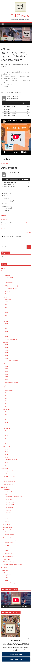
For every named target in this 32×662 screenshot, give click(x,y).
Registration (8, 575)
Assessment (4, 468)
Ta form (8, 513)
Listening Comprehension (9, 471)
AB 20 (6, 451)
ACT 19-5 (28, 232)
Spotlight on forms (10, 492)
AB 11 (6, 422)
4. (9, 111)
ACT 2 (6, 304)
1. (8, 106)
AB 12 (6, 425)
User (4, 572)
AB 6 (6, 406)
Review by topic (7, 538)
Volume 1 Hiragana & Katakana (13, 318)
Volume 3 (5, 342)
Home (3, 268)
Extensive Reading (8, 556)
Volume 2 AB (6, 409)
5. (9, 113)
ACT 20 (6, 369)
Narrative (7, 545)
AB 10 (6, 419)
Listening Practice (7, 527)
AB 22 (6, 457)
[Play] (4, 103)
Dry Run (5, 473)
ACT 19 (6, 366)
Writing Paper (6, 559)
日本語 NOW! (20, 15)
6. (8, 115)
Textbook (3, 271)
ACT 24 (6, 379)
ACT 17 (6, 355)
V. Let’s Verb (9, 507)
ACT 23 (6, 377)
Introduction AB (9, 390)
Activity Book (4, 386)
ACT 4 (6, 310)
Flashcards (6, 521)
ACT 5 (6, 312)
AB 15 (6, 435)
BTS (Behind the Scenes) (11, 286)
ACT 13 (6, 344)
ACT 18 (6, 358)
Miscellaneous (8, 553)
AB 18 (6, 443)
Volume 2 (5, 321)
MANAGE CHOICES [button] (16, 654)
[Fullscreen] (28, 606)
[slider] (26, 102)
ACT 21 (6, 371)
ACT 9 (6, 328)
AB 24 (6, 465)
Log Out (7, 580)
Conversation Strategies (11, 540)
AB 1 (6, 393)
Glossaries (7, 294)
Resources (4, 487)
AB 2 (6, 395)
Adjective (7, 516)
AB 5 (6, 403)
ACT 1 (6, 302)
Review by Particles (8, 530)
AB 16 (6, 438)
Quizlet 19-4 (4, 163)
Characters (7, 275)
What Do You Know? (11, 459)
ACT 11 (6, 334)
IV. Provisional (10, 504)
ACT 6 (6, 315)
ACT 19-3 (3, 228)
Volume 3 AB (6, 428)
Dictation (5, 479)
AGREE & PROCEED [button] (16, 659)
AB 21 (6, 454)
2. (10, 108)
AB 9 (6, 417)
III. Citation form (10, 502)
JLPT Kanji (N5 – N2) (8, 562)
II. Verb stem (9, 499)
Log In (6, 577)
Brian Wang (9, 280)
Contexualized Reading (9, 476)
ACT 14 (6, 347)
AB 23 (6, 462)
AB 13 (6, 430)
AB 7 (6, 411)
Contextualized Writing (9, 481)
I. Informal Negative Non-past (14, 496)
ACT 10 (6, 331)
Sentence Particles (9, 534)
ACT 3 (6, 307)
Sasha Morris (9, 277)
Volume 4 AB (6, 447)
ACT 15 (6, 350)
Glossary (3, 215)
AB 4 (6, 401)
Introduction (8, 299)
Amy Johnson (9, 282)
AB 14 (6, 433)
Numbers (7, 550)
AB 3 (6, 398)
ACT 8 (6, 326)
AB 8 (6, 414)
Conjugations (6, 489)
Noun (6, 518)
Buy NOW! (4, 567)
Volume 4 (5, 364)
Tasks (6, 548)
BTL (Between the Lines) (11, 288)
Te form (8, 510)
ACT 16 (6, 352)
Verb (6, 494)
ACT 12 (6, 336)
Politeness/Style (9, 542)
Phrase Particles (9, 532)
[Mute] (23, 103)
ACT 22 (6, 374)
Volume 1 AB (6, 388)
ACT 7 (6, 323)
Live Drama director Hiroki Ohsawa (12, 564)
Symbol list (4, 219)
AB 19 (6, 449)
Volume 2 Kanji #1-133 (11, 339)
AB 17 (6, 441)
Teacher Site (4, 570)
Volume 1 (5, 297)
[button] (28, 639)
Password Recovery (10, 583)
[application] (16, 103)
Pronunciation (6, 524)
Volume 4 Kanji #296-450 (11, 382)
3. (8, 110)
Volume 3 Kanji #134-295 (11, 361)
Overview (5, 273)
